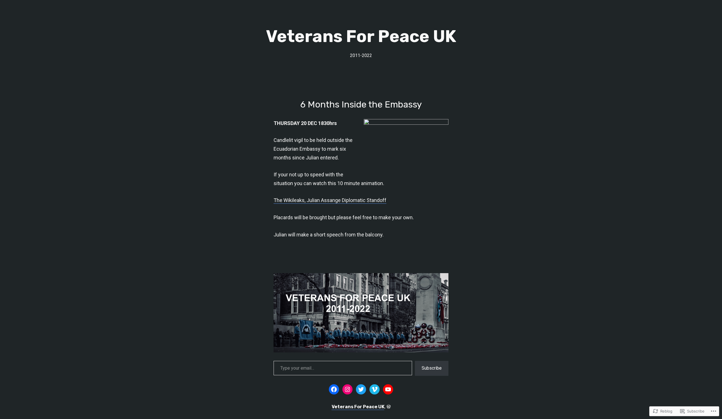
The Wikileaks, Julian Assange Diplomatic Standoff (330, 200)
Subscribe (432, 368)
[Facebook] (334, 389)
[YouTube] (388, 389)
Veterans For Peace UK (361, 36)
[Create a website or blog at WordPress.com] (389, 406)
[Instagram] (347, 389)
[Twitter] (361, 389)
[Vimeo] (374, 389)
